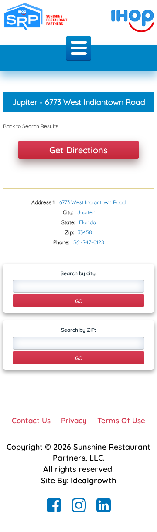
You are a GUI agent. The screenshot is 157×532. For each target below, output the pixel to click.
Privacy (74, 420)
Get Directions (78, 150)
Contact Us (31, 420)
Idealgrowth (93, 480)
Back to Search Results (30, 126)
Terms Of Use (121, 420)
